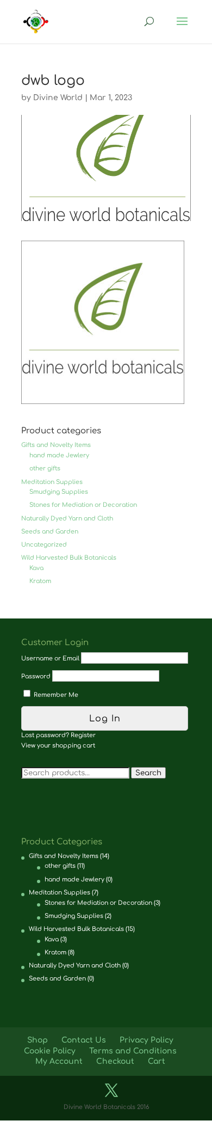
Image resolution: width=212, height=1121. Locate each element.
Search (148, 773)
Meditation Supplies (52, 482)
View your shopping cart (58, 745)
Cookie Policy (50, 1051)
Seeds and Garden (49, 531)
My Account (59, 1061)
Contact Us (83, 1040)
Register (83, 735)
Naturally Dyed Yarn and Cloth (67, 518)
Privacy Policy (146, 1040)
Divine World (58, 98)
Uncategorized (44, 544)
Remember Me (55, 695)
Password (36, 676)
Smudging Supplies (58, 491)
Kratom (40, 581)
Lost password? (45, 735)
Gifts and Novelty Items (56, 445)
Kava (36, 568)
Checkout (115, 1061)
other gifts (44, 468)
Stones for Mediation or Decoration (83, 505)
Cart (156, 1061)
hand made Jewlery (59, 455)
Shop (37, 1040)
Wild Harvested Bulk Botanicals (68, 557)
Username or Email (50, 658)
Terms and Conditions (133, 1051)
